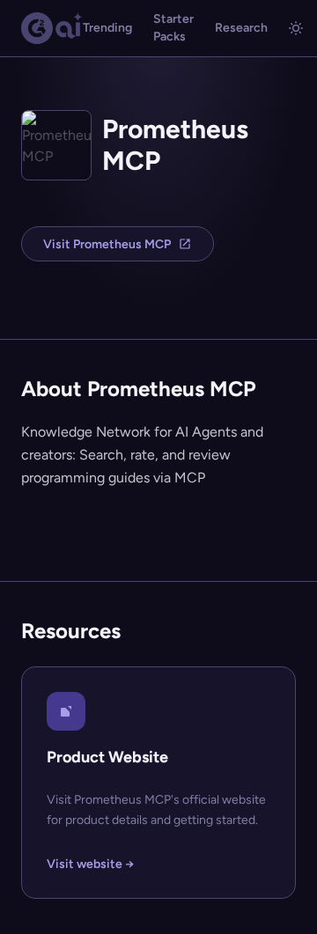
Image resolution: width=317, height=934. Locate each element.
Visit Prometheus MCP (107, 244)
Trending (107, 27)
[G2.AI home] (52, 28)
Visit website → (90, 864)
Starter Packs (173, 27)
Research (241, 27)
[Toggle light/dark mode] (296, 28)
